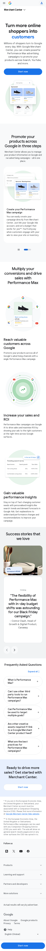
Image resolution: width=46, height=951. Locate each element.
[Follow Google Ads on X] (14, 851)
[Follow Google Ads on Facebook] (28, 851)
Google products (29, 920)
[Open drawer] (4, 3)
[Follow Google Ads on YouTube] (21, 851)
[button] (23, 681)
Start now (23, 787)
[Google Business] (10, 3)
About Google (11, 920)
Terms (17, 923)
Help (10, 929)
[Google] (8, 915)
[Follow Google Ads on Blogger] (7, 851)
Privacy (7, 923)
